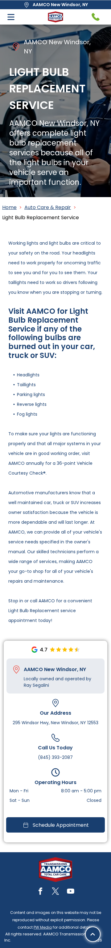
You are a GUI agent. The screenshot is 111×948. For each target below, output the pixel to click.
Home (9, 207)
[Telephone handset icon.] (95, 17)
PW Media (43, 927)
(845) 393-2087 (55, 757)
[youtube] (70, 891)
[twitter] (55, 891)
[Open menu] (11, 17)
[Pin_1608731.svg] (16, 669)
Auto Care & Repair (47, 207)
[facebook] (40, 891)
